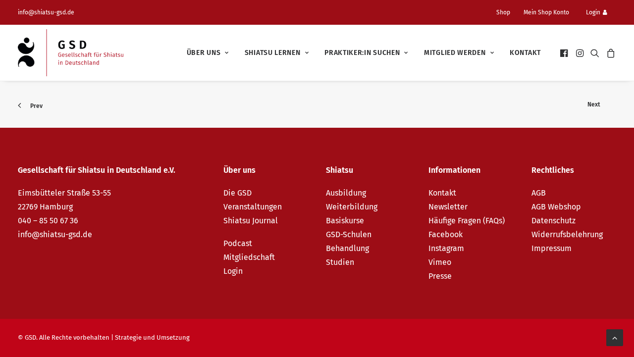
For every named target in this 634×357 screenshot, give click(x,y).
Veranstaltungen (252, 206)
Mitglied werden (455, 53)
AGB (538, 193)
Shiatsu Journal (250, 220)
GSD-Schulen (348, 234)
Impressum (551, 248)
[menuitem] (507, 12)
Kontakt (525, 53)
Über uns (204, 53)
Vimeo (439, 262)
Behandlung (347, 248)
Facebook (445, 234)
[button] (565, 53)
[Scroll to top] (614, 337)
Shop (503, 12)
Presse (440, 276)
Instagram (446, 248)
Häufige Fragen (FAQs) (466, 220)
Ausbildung (346, 193)
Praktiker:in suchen (362, 53)
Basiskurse (345, 220)
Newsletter (448, 206)
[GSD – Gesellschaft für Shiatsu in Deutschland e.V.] (70, 52)
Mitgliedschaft (249, 257)
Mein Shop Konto (546, 12)
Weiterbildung (351, 206)
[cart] (609, 53)
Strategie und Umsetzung (152, 337)
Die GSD (237, 193)
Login (593, 12)
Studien (340, 262)
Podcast (237, 243)
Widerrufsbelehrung (567, 234)
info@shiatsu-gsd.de (46, 12)
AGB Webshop (556, 206)
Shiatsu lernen (273, 53)
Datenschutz (553, 220)
